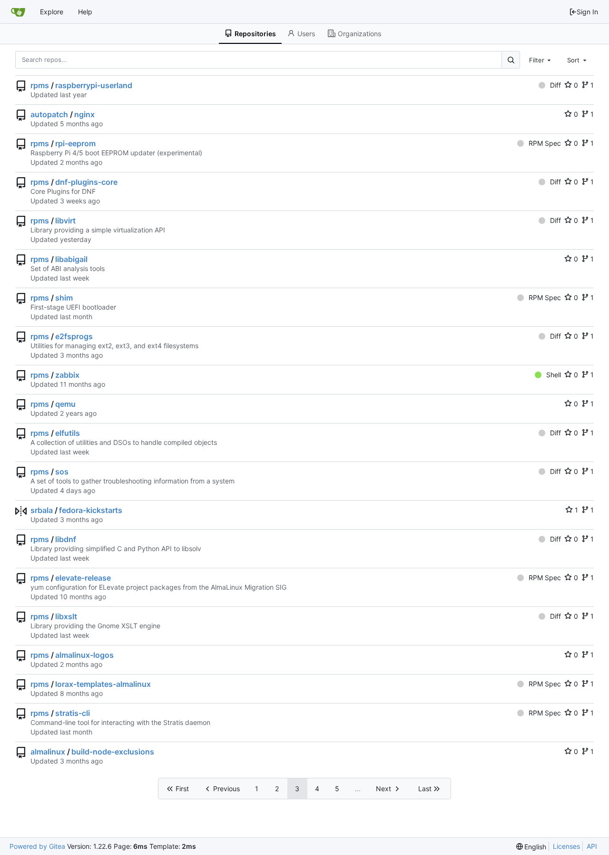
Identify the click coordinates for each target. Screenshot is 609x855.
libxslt (66, 616)
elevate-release (83, 578)
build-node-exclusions (112, 751)
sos (62, 471)
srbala (41, 510)
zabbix (67, 375)
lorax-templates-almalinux (103, 684)
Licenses (566, 846)
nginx (84, 114)
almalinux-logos (84, 655)
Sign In (587, 12)
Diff (555, 85)
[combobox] (541, 59)
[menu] (531, 847)
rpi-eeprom (75, 143)
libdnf (65, 539)
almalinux (47, 751)
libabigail (71, 259)
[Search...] (510, 60)
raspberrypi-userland (93, 85)
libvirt (65, 220)
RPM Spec (545, 143)
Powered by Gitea (37, 846)
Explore (51, 12)
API (592, 846)
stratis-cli (72, 713)
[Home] (18, 11)
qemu (65, 404)
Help (85, 12)
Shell (553, 375)
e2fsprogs (74, 336)
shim (64, 297)
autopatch (49, 114)
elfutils (67, 433)
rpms (39, 85)
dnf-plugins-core (86, 182)
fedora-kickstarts (90, 510)
